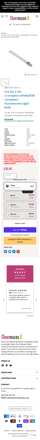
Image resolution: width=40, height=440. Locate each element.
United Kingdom (19, 408)
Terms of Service (18, 431)
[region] (20, 300)
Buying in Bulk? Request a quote (20, 240)
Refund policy (31, 431)
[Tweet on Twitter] (9, 251)
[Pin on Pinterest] (18, 251)
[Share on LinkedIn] (14, 251)
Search (6, 431)
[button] (4, 299)
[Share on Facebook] (5, 251)
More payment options (20, 235)
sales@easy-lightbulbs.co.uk (18, 398)
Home (3, 33)
